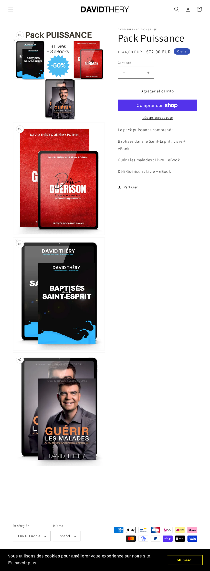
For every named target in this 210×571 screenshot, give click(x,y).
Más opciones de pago (157, 117)
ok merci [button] (185, 560)
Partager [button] (131, 187)
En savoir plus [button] (22, 563)
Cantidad (124, 62)
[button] (10, 9)
